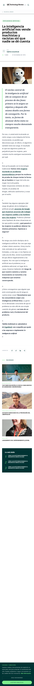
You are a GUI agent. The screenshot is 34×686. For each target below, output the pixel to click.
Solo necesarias (17, 677)
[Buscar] (28, 5)
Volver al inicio (8, 11)
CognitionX (8, 327)
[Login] (25, 5)
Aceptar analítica (17, 682)
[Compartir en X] (16, 350)
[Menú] (4, 5)
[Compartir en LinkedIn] (20, 350)
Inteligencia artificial (11, 21)
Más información (26, 673)
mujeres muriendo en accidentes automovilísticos (14, 172)
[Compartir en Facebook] (12, 350)
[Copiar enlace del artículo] (24, 350)
